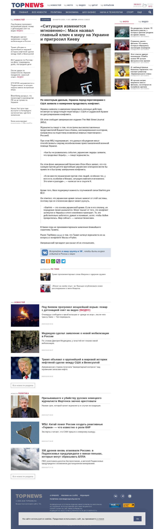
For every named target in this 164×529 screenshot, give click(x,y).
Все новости (39, 12)
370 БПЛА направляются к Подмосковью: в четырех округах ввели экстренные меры (22, 86)
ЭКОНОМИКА (72, 12)
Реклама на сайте (69, 495)
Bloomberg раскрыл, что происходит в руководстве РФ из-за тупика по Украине (22, 98)
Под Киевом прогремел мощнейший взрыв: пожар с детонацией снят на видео (22, 27)
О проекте (54, 495)
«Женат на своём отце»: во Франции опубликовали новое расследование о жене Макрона (77, 287)
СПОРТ (130, 12)
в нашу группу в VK (72, 251)
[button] (14, 12)
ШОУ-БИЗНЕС (89, 12)
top (54, 5)
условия (100, 518)
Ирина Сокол (84, 19)
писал (59, 234)
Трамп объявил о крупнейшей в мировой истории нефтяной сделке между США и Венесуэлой (22, 50)
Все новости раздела (23, 385)
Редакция (84, 495)
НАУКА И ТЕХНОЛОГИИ (111, 12)
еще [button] (139, 12)
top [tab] (124, 21)
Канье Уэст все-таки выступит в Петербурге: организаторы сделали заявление (21, 111)
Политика (56, 12)
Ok (137, 518)
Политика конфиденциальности (65, 499)
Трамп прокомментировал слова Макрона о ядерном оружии (79, 274)
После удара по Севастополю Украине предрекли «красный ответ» (20, 73)
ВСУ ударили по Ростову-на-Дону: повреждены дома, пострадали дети (22, 62)
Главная (23, 12)
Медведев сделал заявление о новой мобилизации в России (21, 38)
